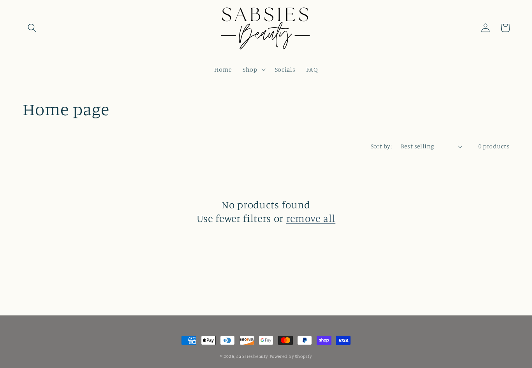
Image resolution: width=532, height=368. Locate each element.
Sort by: (381, 146)
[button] (32, 28)
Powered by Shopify (291, 356)
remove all (311, 218)
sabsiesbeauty (252, 356)
